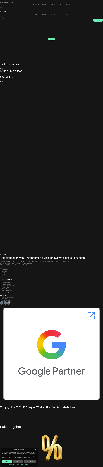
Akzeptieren (7, 461)
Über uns (68, 4)
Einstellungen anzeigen (30, 461)
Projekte (53, 4)
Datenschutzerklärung (20, 464)
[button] (35, 449)
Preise (61, 4)
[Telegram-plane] (9, 303)
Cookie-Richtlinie (12, 464)
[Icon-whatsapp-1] (5, 303)
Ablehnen (18, 461)
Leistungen (44, 4)
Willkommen (36, 4)
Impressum (27, 464)
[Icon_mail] (2, 303)
